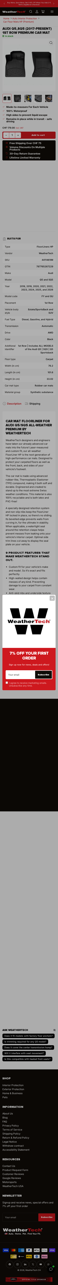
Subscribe (43, 674)
